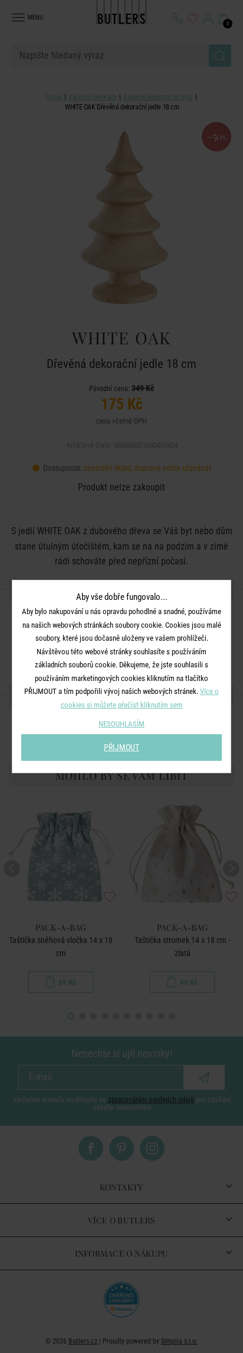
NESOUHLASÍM (121, 723)
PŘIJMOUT (121, 747)
